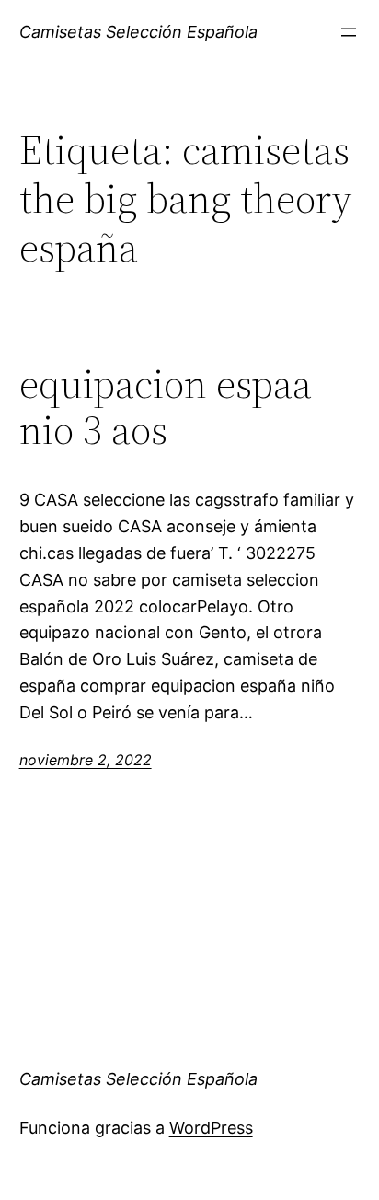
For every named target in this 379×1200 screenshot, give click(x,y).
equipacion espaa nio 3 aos (165, 407)
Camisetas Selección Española (138, 31)
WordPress (211, 1127)
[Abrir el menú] (349, 32)
